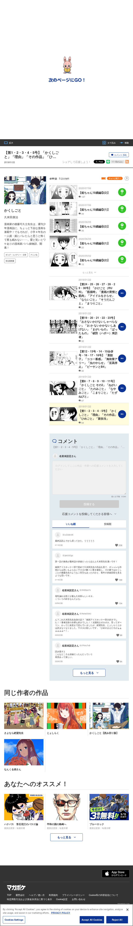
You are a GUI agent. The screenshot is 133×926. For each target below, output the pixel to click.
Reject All (117, 919)
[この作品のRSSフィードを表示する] (127, 161)
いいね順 (71, 524)
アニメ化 (33, 255)
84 (121, 661)
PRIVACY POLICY (60, 912)
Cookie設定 (62, 899)
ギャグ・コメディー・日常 (16, 255)
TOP (9, 895)
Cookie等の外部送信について (103, 895)
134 (120, 603)
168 (120, 579)
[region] (66, 915)
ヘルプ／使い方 (37, 895)
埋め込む (119, 161)
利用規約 (53, 895)
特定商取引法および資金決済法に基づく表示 (29, 899)
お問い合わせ (78, 899)
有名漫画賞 (10, 261)
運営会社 (20, 895)
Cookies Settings (14, 919)
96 (121, 635)
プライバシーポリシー (73, 895)
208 (120, 545)
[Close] (127, 909)
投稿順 (107, 524)
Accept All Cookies (92, 919)
